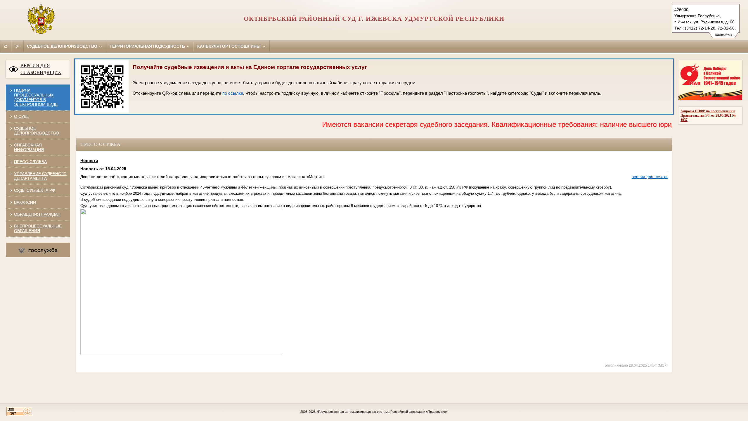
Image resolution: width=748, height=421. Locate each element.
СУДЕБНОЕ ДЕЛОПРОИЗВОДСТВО (36, 130)
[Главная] (6, 46)
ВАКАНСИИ (25, 202)
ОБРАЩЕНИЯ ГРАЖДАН (37, 214)
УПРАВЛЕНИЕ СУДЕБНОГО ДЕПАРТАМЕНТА (40, 176)
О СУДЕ (21, 116)
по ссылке (232, 93)
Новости (89, 160)
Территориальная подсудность (148, 46)
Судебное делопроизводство (62, 46)
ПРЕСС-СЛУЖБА (30, 161)
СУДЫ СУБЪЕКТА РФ (34, 190)
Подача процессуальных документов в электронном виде (36, 97)
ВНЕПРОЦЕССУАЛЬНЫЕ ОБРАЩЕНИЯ (38, 228)
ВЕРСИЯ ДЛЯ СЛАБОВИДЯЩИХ (40, 69)
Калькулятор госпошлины (229, 46)
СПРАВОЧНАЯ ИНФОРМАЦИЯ (29, 147)
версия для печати (650, 176)
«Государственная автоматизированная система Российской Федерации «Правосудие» (382, 411)
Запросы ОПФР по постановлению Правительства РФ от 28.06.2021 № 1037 (708, 115)
